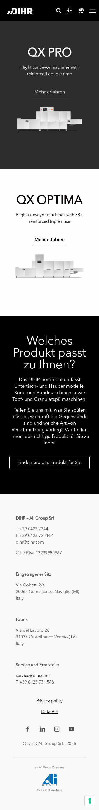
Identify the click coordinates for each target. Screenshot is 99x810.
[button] (81, 11)
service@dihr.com (33, 676)
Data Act (49, 712)
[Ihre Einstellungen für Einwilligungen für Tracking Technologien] (90, 801)
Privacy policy (49, 701)
